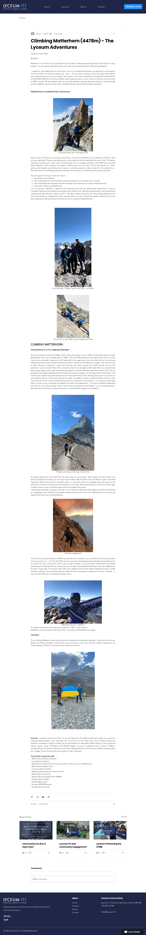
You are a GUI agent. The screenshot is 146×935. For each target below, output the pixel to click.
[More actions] (113, 33)
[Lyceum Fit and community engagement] (73, 830)
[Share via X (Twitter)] (37, 797)
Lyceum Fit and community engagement (73, 845)
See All (124, 817)
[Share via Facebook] (32, 797)
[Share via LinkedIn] (43, 797)
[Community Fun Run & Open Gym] (36, 830)
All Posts (22, 18)
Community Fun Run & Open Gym (34, 845)
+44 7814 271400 (107, 906)
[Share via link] (49, 797)
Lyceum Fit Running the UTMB (108, 845)
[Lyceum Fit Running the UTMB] (110, 830)
